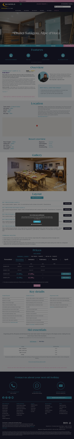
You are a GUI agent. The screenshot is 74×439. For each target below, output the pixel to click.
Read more (38, 218)
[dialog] (37, 219)
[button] (37, 224)
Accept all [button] (37, 221)
